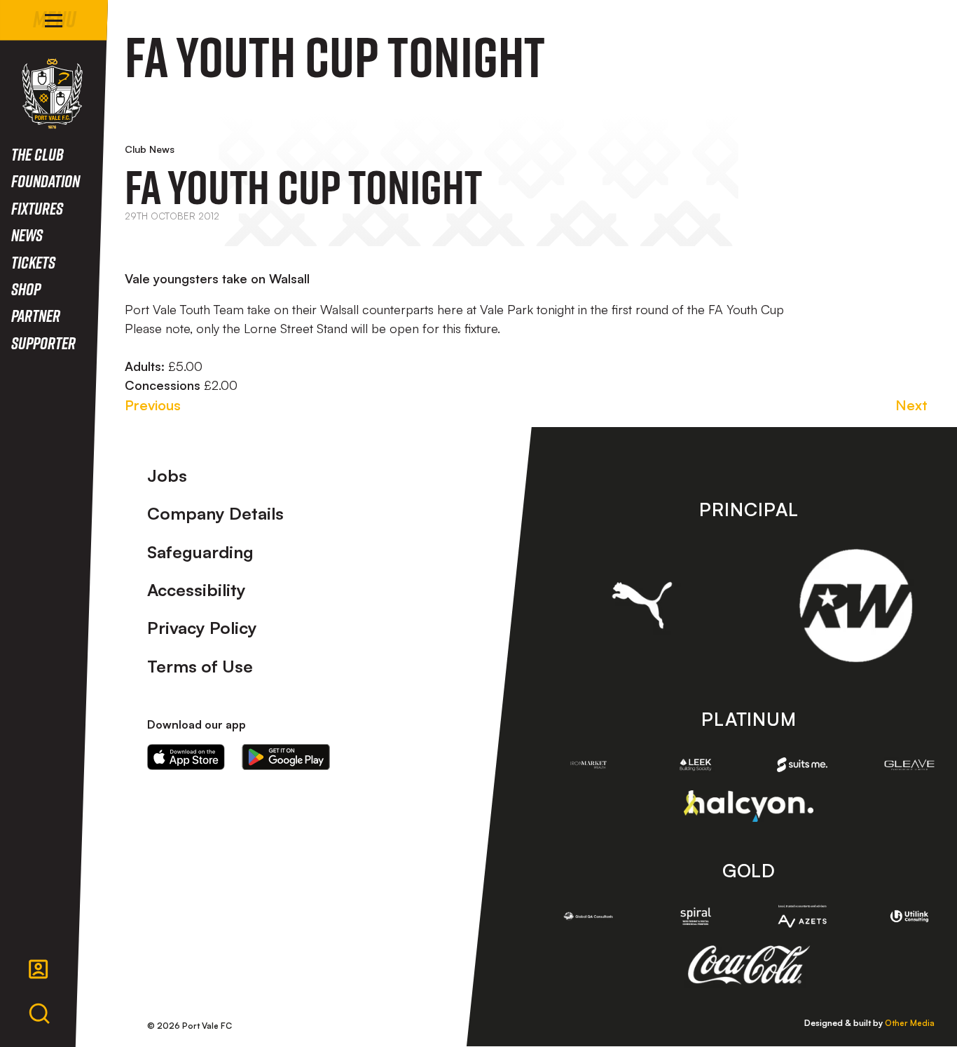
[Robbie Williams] (856, 605)
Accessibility (196, 589)
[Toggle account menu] (38, 969)
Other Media (910, 1023)
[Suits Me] (802, 764)
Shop (26, 288)
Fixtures (37, 208)
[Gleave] (909, 764)
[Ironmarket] (588, 764)
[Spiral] (695, 916)
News (27, 234)
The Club (37, 154)
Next (911, 405)
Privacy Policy (202, 627)
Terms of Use (200, 666)
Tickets (33, 262)
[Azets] (802, 916)
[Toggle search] (39, 1014)
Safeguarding (200, 551)
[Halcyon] (748, 806)
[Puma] (642, 605)
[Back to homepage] (52, 93)
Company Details (215, 513)
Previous (153, 405)
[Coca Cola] (748, 965)
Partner (35, 315)
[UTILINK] (909, 916)
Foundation (45, 180)
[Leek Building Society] (695, 764)
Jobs (167, 475)
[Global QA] (588, 916)
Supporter (43, 342)
